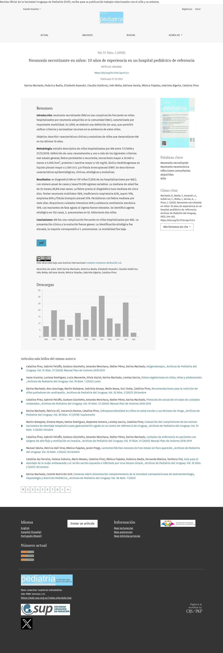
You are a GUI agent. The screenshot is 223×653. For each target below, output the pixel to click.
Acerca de (174, 35)
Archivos (87, 35)
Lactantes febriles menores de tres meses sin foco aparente (137, 448)
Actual (44, 35)
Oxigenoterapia (155, 366)
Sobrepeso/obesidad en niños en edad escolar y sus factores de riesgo (142, 410)
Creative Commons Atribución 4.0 (103, 263)
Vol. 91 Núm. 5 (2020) (111, 53)
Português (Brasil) (31, 536)
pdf (41, 242)
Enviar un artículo (83, 523)
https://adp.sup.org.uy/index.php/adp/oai (46, 597)
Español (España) (33, 9)
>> (68, 489)
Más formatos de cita (176, 226)
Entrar (198, 9)
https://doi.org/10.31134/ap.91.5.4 (111, 73)
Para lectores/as (123, 528)
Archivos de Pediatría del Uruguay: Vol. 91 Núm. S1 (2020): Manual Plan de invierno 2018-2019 (96, 403)
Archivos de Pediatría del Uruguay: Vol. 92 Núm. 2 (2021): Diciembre (106, 392)
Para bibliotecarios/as (127, 536)
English (25, 528)
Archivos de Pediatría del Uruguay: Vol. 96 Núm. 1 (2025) (102, 478)
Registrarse (187, 9)
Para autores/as (123, 532)
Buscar (131, 35)
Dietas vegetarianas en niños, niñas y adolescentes (171, 377)
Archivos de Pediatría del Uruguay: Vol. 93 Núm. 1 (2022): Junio (64, 381)
